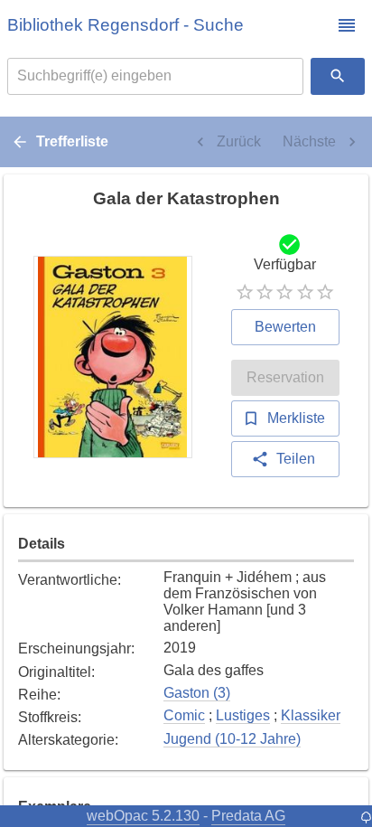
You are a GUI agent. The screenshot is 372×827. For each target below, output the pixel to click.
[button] (347, 25)
